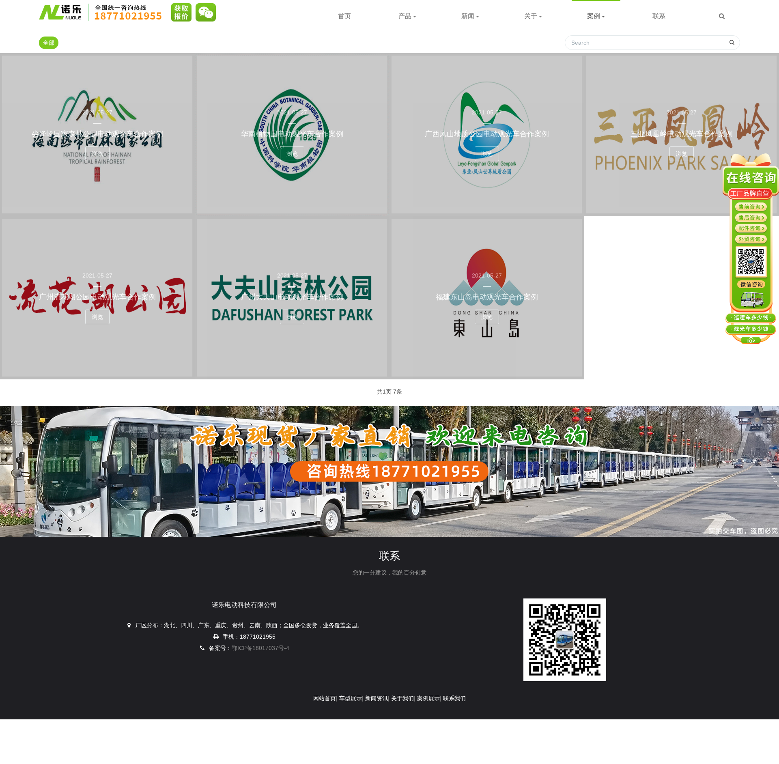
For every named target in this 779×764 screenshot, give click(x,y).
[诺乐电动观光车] (103, 12)
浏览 (97, 154)
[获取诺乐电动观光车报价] (179, 12)
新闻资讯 (376, 698)
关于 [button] (531, 16)
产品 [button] (405, 16)
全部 (48, 42)
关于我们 (402, 698)
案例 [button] (594, 16)
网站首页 (324, 698)
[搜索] (721, 16)
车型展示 (350, 698)
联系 (658, 16)
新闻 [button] (468, 16)
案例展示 (428, 698)
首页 (344, 16)
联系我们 (454, 698)
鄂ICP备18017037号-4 (260, 648)
